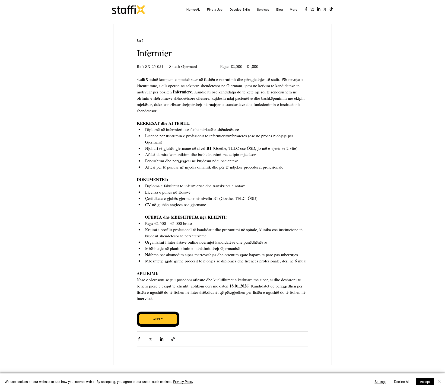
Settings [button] (380, 381)
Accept (425, 381)
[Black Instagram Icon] (312, 9)
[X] (325, 9)
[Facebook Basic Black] (306, 9)
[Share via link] (173, 339)
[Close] (439, 381)
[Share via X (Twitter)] (150, 339)
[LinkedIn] (319, 9)
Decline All (401, 381)
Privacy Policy (183, 381)
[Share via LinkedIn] (161, 339)
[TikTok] (331, 9)
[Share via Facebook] (139, 339)
